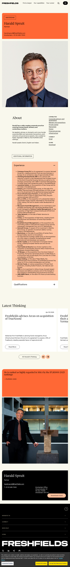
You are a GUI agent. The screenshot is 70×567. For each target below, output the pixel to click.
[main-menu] (65, 3)
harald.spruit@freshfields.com (14, 33)
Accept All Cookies (41, 563)
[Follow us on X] (3, 551)
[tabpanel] (35, 330)
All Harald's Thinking (29, 357)
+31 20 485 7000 (19, 35)
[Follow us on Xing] (14, 551)
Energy (51, 129)
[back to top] (66, 509)
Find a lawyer (27, 3)
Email (50, 139)
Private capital (53, 125)
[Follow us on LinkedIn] (9, 551)
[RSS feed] (19, 551)
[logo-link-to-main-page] (10, 3)
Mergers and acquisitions (57, 122)
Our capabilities (39, 3)
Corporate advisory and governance (56, 119)
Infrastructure (53, 133)
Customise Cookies (7, 563)
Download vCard (56, 495)
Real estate (52, 127)
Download (52, 145)
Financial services (55, 131)
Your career (50, 3)
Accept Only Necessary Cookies (58, 563)
